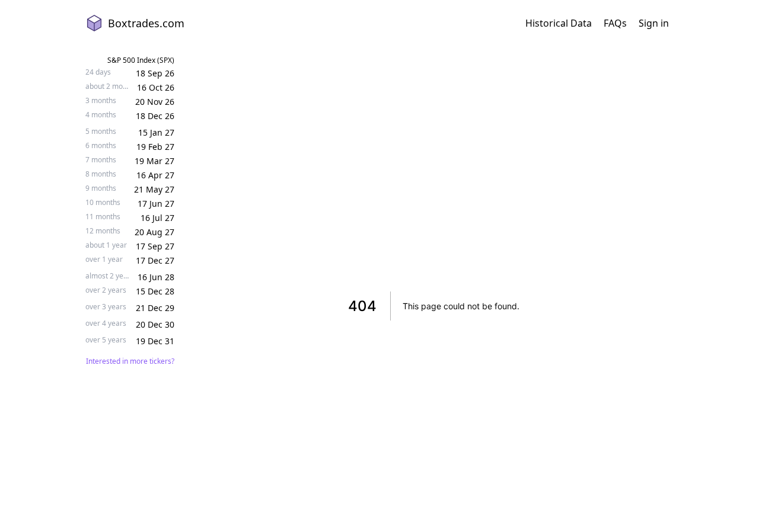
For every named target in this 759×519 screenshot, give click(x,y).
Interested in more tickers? (130, 361)
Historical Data (558, 23)
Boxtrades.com (146, 23)
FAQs (615, 23)
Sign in (654, 23)
